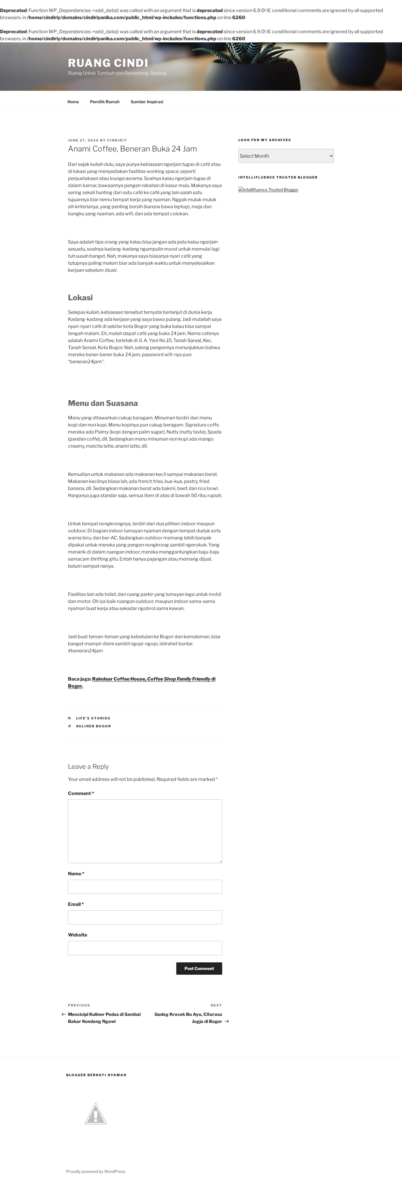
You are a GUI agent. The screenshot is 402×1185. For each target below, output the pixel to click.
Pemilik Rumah (104, 101)
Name (76, 873)
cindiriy (117, 140)
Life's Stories (93, 718)
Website (77, 935)
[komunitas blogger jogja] (95, 1141)
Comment (81, 793)
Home (73, 101)
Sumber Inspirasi (147, 101)
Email (76, 904)
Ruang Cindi (108, 62)
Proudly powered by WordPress (95, 1171)
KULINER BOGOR (94, 726)
